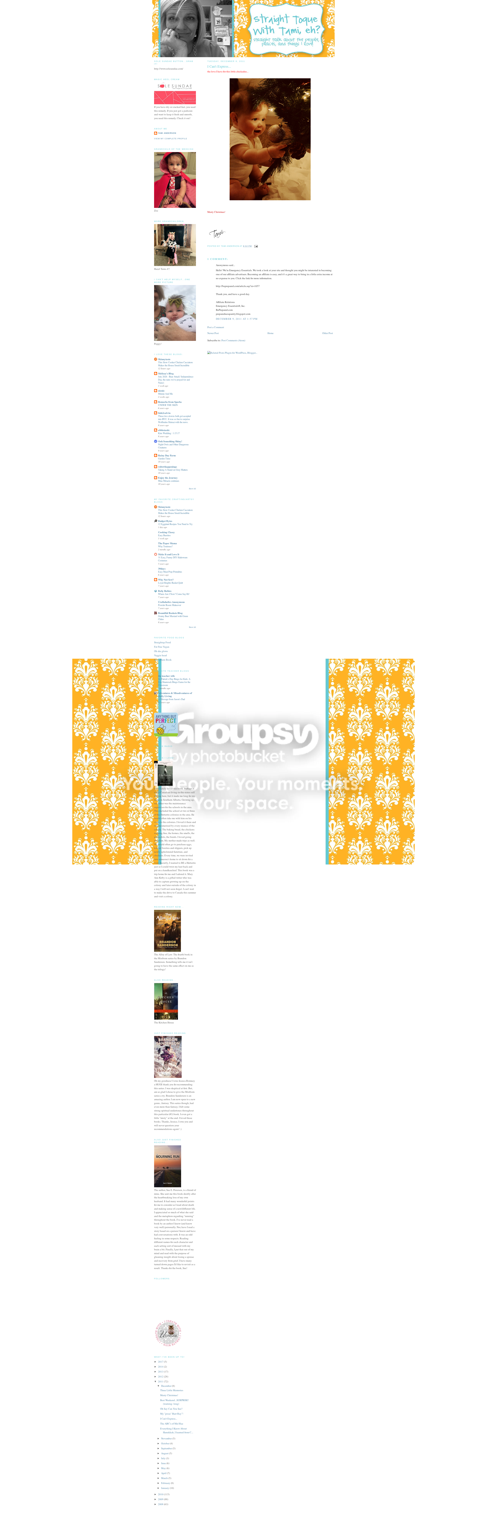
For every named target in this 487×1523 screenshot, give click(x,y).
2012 (161, 1376)
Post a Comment (215, 327)
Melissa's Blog (166, 373)
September (167, 1448)
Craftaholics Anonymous (171, 602)
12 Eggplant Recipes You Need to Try (175, 524)
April (164, 1473)
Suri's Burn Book (163, 659)
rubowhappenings (167, 466)
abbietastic (164, 430)
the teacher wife (166, 676)
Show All (192, 488)
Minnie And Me (165, 393)
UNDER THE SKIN (168, 404)
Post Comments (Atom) (233, 340)
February (166, 1483)
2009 (161, 1499)
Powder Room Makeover (169, 604)
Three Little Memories (171, 1390)
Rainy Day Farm (167, 455)
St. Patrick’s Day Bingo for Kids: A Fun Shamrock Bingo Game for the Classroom (174, 682)
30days (162, 568)
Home (270, 333)
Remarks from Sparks (170, 402)
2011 (161, 1381)
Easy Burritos (164, 535)
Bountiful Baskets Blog (170, 613)
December (166, 1386)
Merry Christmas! (169, 1395)
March (164, 1478)
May (163, 1468)
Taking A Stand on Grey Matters (173, 469)
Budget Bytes (165, 521)
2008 (161, 1504)
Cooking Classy (166, 532)
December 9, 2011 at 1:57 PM (237, 318)
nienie (161, 390)
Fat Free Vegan (161, 646)
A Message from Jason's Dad (171, 699)
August (165, 1453)
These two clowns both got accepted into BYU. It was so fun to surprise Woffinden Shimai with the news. (174, 419)
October (165, 1443)
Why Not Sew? (166, 579)
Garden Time (164, 458)
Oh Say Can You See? (171, 1408)
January (165, 1488)
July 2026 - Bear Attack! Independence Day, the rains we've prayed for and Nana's (175, 379)
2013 (161, 1371)
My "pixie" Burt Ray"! (171, 1413)
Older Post (327, 333)
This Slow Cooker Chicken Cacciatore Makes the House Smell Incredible (175, 364)
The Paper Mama (167, 543)
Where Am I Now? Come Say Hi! (173, 593)
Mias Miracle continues (168, 480)
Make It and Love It (168, 554)
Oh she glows (161, 651)
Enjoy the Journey (168, 477)
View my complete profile (170, 139)
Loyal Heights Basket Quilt (170, 582)
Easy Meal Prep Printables (170, 571)
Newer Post (213, 333)
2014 (161, 1366)
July (163, 1458)
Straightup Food (162, 642)
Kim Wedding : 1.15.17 (169, 433)
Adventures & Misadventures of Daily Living (175, 694)
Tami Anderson (167, 133)
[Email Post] (256, 246)
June (163, 1463)
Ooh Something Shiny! (170, 441)
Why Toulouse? (165, 546)
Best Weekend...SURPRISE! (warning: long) (174, 1402)
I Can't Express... (168, 1418)
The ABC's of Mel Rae (171, 1423)
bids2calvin (164, 413)
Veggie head (160, 655)
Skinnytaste (164, 359)
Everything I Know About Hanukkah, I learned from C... (176, 1430)
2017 (161, 1361)
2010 (161, 1494)
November (166, 1438)
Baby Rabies (164, 591)
